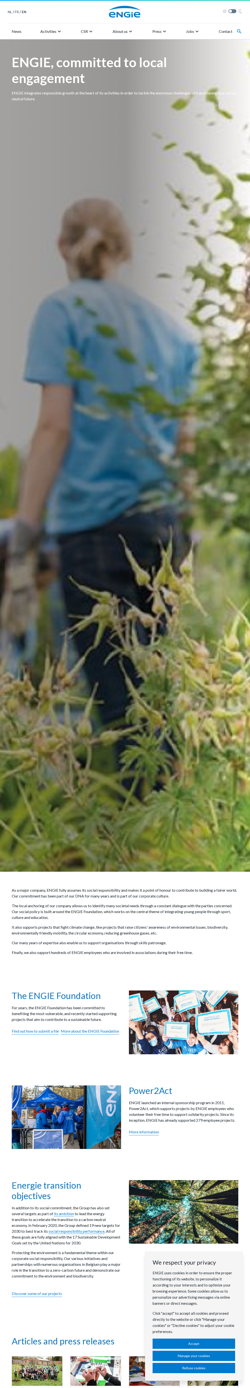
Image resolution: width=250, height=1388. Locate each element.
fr (17, 12)
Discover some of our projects (37, 1293)
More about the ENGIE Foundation (90, 1031)
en (24, 12)
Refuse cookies (194, 1368)
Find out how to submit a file (35, 1031)
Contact (225, 31)
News (16, 31)
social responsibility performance (76, 1231)
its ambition (64, 1213)
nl (10, 12)
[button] (51, 31)
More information (144, 1131)
